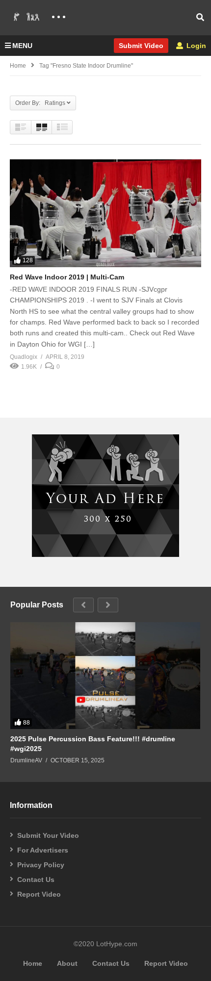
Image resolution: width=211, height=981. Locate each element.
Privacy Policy (40, 865)
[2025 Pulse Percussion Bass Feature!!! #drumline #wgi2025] (105, 675)
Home (18, 65)
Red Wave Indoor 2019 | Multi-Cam (67, 277)
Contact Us (35, 879)
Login (195, 46)
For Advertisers (42, 850)
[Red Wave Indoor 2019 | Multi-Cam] (105, 213)
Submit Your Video (48, 835)
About (67, 963)
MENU (22, 46)
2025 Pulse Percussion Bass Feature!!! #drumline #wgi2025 (92, 744)
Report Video (39, 894)
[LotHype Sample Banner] (105, 554)
